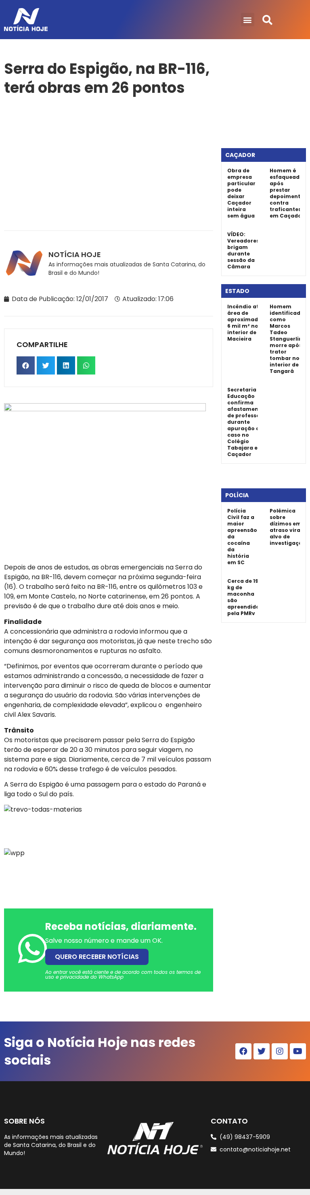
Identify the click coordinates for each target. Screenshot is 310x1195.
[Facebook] (243, 1051)
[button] (247, 19)
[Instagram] (280, 1051)
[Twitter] (261, 1051)
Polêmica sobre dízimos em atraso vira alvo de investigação (288, 526)
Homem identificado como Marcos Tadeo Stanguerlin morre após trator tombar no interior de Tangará (287, 339)
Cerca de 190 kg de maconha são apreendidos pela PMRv (244, 597)
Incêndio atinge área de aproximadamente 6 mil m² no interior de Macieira (253, 322)
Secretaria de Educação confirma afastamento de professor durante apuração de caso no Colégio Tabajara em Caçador (245, 422)
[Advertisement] (108, 161)
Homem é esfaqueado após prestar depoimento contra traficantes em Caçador (287, 193)
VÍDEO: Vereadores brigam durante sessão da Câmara (243, 250)
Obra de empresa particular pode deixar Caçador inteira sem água (241, 193)
